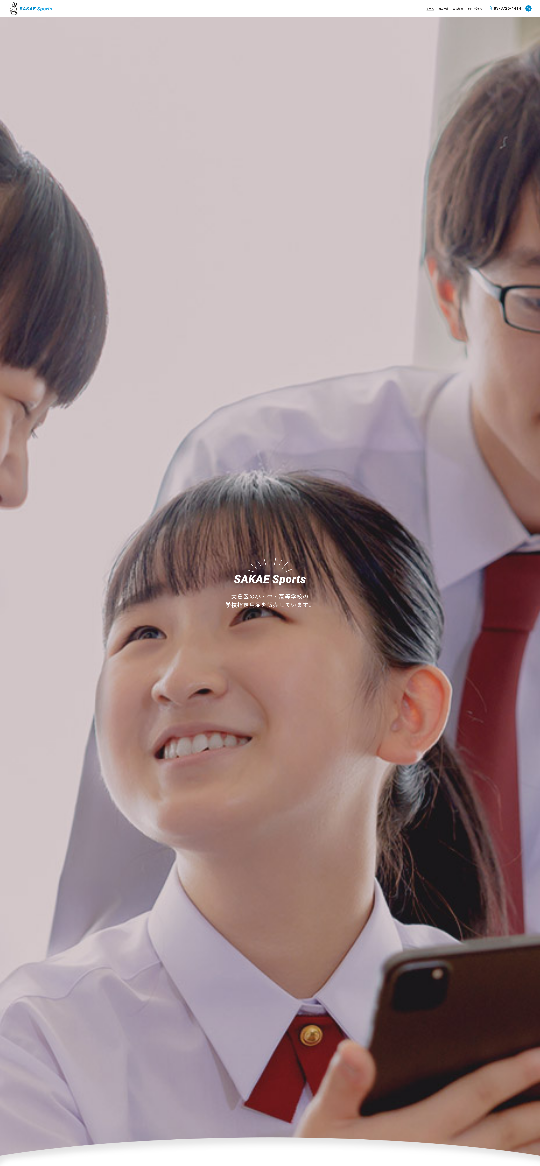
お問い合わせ (475, 8)
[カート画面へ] (528, 8)
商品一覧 (444, 8)
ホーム (430, 8)
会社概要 (458, 8)
